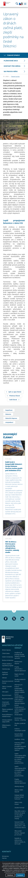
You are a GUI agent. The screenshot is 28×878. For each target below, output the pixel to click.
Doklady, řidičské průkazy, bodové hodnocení (19, 797)
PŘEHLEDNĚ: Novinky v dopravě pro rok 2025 (20, 833)
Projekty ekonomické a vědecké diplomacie (20, 669)
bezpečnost (8, 410)
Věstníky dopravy (19, 786)
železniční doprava (11, 418)
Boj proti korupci (6, 695)
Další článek (13, 400)
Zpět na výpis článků (14, 392)
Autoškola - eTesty (19, 739)
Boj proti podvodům (7, 699)
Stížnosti (4, 678)
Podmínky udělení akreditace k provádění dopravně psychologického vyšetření (20, 746)
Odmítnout (10, 875)
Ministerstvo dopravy (7, 4)
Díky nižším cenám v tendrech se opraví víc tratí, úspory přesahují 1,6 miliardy (20, 814)
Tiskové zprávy (13, 55)
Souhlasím (20, 875)
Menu (25, 4)
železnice (8, 414)
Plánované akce (11, 61)
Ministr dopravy (6, 650)
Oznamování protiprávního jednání (6, 704)
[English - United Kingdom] (21, 5)
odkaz (4, 870)
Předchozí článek (14, 396)
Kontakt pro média (12, 66)
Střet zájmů (5, 692)
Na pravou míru (11, 71)
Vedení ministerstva (7, 657)
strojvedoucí (9, 422)
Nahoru (14, 611)
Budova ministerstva (7, 660)
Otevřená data (6, 669)
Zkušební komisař (19, 807)
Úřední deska (6, 653)
